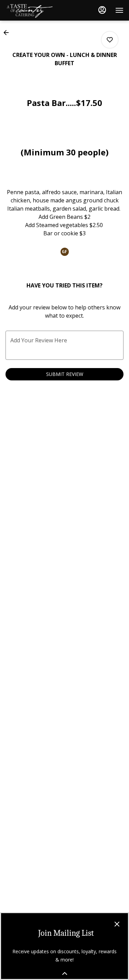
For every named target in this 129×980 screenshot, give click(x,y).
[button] (8, 32)
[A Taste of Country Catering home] (36, 10)
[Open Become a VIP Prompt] (65, 973)
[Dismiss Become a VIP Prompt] (117, 924)
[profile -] (102, 10)
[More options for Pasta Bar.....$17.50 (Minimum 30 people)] (109, 40)
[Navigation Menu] (119, 10)
